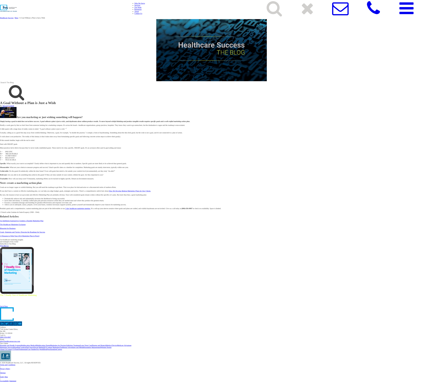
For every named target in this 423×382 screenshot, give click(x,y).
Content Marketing (53, 347)
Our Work (137, 7)
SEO (45, 347)
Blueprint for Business (8, 228)
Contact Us (138, 13)
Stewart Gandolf (8, 106)
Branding (16, 347)
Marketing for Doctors (58, 345)
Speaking (53, 349)
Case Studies (31, 349)
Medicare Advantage (124, 345)
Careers (59, 349)
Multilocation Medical (28, 345)
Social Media (38, 347)
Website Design (106, 347)
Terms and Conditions (7, 365)
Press (48, 349)
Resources (138, 9)
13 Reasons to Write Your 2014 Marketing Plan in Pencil (19, 236)
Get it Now (4, 306)
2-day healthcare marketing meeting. (78, 208)
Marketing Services (6, 347)
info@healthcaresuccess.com (10, 341)
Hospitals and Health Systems (10, 345)
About (136, 11)
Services (137, 5)
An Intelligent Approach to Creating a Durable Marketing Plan (21, 221)
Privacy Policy (5, 369)
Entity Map (4, 377)
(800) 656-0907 (5, 337)
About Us (3, 349)
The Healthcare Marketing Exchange (13, 224)
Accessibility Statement (8, 381)
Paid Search (30, 347)
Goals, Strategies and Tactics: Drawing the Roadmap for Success (22, 232)
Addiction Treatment (73, 345)
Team (17, 349)
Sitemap (3, 373)
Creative (23, 347)
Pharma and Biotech (99, 345)
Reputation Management (92, 347)
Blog (16, 18)
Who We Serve (139, 3)
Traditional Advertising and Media (71, 347)
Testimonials (23, 349)
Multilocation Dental (43, 345)
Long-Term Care (86, 345)
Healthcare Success (6, 18)
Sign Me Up (4, 246)
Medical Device (111, 345)
